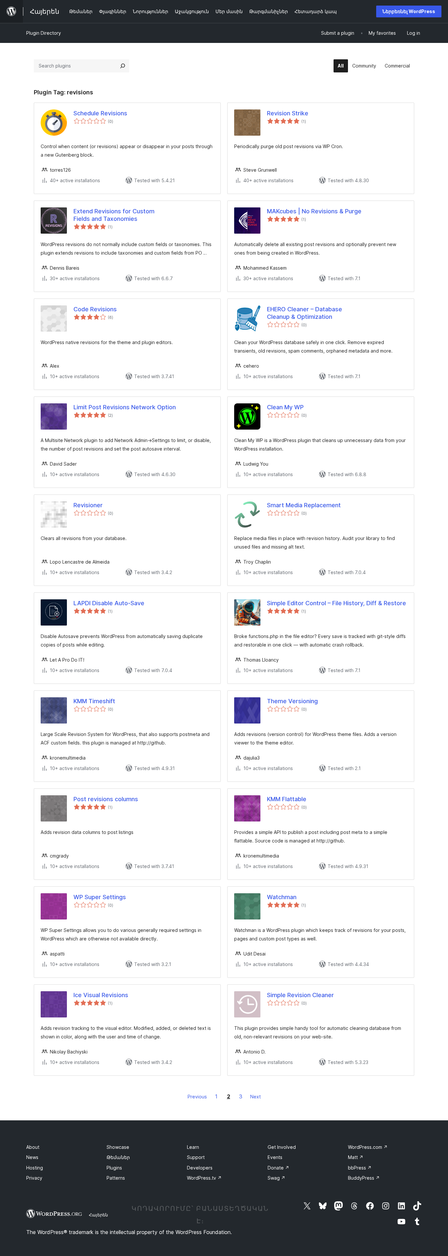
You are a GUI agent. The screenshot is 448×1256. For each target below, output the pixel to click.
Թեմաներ (118, 1157)
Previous (197, 1096)
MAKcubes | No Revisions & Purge (314, 211)
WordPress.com (368, 1147)
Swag (276, 1178)
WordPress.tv (204, 1178)
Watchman (281, 897)
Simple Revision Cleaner (300, 995)
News (32, 1157)
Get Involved (282, 1147)
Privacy (34, 1178)
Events (275, 1157)
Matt (355, 1157)
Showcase (118, 1147)
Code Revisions (95, 309)
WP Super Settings (99, 897)
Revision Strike (287, 113)
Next (255, 1096)
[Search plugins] (122, 65)
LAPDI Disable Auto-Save (108, 603)
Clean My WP (285, 407)
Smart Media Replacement (304, 505)
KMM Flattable (286, 799)
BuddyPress (364, 1178)
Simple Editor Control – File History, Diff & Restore (336, 603)
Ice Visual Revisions (100, 995)
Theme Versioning (292, 701)
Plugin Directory (43, 33)
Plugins (114, 1167)
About (32, 1147)
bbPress (360, 1167)
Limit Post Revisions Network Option (124, 407)
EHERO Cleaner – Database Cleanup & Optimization (304, 313)
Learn (193, 1147)
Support (196, 1157)
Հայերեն (98, 1214)
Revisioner (88, 505)
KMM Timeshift (94, 701)
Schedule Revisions (100, 113)
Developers (200, 1167)
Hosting (34, 1167)
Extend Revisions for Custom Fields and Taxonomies (113, 215)
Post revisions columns (105, 799)
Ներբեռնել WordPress (408, 11)
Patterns (116, 1178)
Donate (278, 1167)
